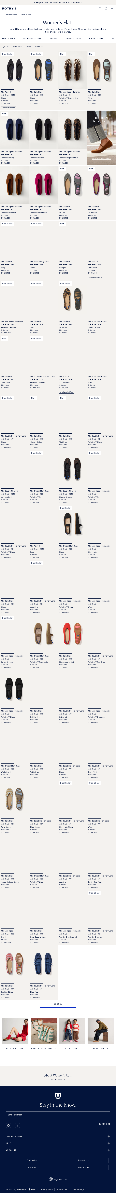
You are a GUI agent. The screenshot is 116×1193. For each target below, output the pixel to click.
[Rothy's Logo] (9, 8)
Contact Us (83, 1167)
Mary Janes (8, 38)
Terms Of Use (61, 1189)
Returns (32, 1167)
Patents (34, 1189)
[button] (100, 8)
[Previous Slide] (10, 2)
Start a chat (32, 1160)
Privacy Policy (47, 1189)
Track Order (83, 1160)
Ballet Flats (96, 38)
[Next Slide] (105, 2)
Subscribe (104, 1124)
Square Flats (73, 38)
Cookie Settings (77, 1189)
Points (53, 38)
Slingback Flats (32, 38)
